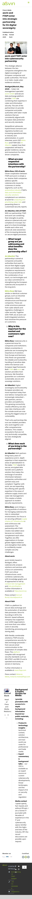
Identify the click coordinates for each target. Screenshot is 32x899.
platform (16, 652)
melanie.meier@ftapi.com (20, 677)
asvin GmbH (9, 94)
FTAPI (14, 98)
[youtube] (18, 866)
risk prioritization (14, 586)
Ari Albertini (10, 256)
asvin (19, 369)
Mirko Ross (9, 291)
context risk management (15, 584)
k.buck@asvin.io (16, 597)
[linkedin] (5, 715)
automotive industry (13, 190)
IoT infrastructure (17, 521)
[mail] (6, 718)
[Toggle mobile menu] (29, 2)
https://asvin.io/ (20, 591)
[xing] (8, 715)
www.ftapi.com (20, 670)
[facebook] (15, 866)
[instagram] (18, 869)
